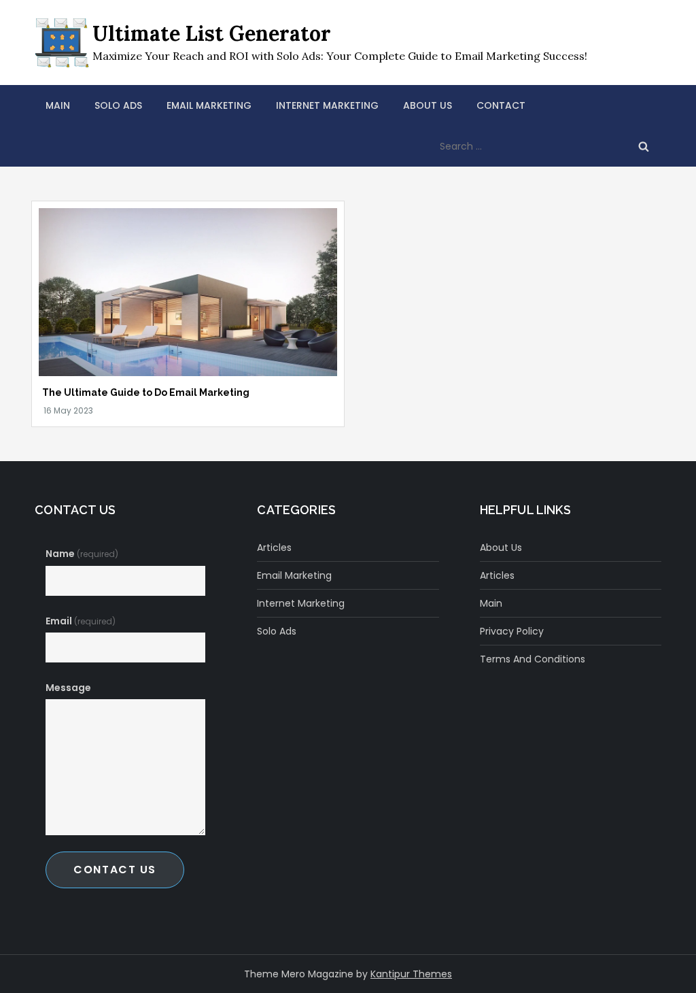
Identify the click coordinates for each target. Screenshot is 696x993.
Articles (274, 547)
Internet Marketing (327, 105)
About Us (427, 105)
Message (68, 687)
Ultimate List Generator (211, 33)
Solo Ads (118, 105)
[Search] (643, 146)
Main (58, 105)
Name (82, 553)
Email (81, 621)
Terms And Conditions (532, 659)
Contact (500, 105)
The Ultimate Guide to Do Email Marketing (145, 392)
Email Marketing (209, 105)
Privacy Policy (512, 631)
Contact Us (114, 869)
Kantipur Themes (411, 974)
